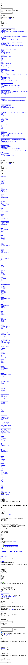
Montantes (3, 67)
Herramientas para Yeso (5, 77)
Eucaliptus (3, 146)
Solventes (22, 80)
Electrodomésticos (4, 118)
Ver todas (14, 541)
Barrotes (6, 141)
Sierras (2, 295)
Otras (12, 148)
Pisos (2, 48)
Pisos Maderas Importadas (6, 431)
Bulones (19, 97)
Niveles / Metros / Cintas (6, 340)
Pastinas (2, 53)
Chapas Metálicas (4, 42)
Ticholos (2, 184)
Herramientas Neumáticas (6, 104)
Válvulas (21, 45)
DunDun (6, 53)
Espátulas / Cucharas (11, 91)
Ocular (8, 83)
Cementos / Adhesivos (5, 52)
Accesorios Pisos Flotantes (6, 138)
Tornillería (3, 95)
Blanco (2, 153)
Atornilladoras (13, 74)
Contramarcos (11, 141)
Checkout (2, 654)
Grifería (4, 51)
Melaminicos (3, 28)
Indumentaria (3, 99)
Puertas (2, 121)
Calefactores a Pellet (22, 112)
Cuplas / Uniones (13, 39)
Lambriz (9, 65)
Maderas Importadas (5, 147)
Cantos (7, 150)
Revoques (3, 186)
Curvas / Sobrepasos (15, 45)
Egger (2, 152)
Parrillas (9, 117)
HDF (13, 155)
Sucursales (3, 494)
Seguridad (3, 81)
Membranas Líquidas (5, 204)
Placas (2, 62)
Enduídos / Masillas (5, 63)
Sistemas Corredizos (5, 93)
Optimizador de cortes (10, 28)
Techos (2, 41)
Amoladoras (7, 74)
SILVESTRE (11, 609)
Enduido (12, 70)
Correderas (3, 94)
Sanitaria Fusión (4, 44)
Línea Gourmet (4, 115)
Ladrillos (18, 31)
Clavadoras (3, 105)
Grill (1, 125)
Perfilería (2, 66)
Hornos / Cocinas (4, 117)
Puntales (2, 190)
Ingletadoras (3, 292)
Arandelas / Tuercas (13, 97)
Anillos (2, 39)
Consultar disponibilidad (6, 514)
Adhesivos (3, 84)
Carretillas (13, 107)
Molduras (3, 65)
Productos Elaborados (5, 134)
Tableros (2, 149)
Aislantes (2, 59)
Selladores (3, 108)
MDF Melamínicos (4, 473)
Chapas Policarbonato (5, 222)
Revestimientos (4, 69)
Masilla (2, 71)
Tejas (7, 43)
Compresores (23, 74)
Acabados (3, 80)
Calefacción (3, 111)
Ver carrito (3, 648)
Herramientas (3, 106)
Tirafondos (6, 97)
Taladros (2, 297)
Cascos (5, 83)
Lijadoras (2, 293)
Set (10, 107)
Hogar (21, 26)
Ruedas (12, 94)
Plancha (2, 129)
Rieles (9, 94)
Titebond (2, 109)
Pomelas (2, 330)
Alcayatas (3, 87)
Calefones (16, 112)
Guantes (22, 100)
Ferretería (17, 26)
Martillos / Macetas (20, 91)
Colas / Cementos (4, 85)
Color (5, 153)
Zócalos (2, 141)
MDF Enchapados (4, 472)
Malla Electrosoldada (5, 189)
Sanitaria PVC (3, 38)
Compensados (12, 150)
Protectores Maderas (15, 80)
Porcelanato (7, 49)
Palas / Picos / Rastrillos (5, 342)
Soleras (15, 67)
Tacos (2, 361)
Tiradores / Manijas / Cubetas (7, 332)
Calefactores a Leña (9, 112)
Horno (2, 127)
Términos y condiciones (5, 497)
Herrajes (2, 86)
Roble (14, 148)
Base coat (2, 72)
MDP (10, 155)
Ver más (22, 31)
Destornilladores (4, 91)
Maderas (24, 26)
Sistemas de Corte (4, 345)
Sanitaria (2, 50)
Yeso (10, 63)
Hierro (2, 187)
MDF (18, 133)
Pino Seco (9, 146)
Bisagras (7, 87)
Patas (2, 329)
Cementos (7, 31)
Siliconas (18, 85)
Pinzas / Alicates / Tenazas (6, 343)
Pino (2, 143)
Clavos (22, 97)
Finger (21, 150)
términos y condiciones (8, 634)
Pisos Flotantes (13, 49)
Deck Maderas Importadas (6, 428)
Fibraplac (2, 154)
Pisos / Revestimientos (5, 136)
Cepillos (18, 74)
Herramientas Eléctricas (5, 73)
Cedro (2, 148)
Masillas (7, 80)
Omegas (11, 67)
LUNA (2, 611)
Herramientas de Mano (5, 90)
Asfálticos (3, 36)
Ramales (2, 214)
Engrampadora (8, 105)
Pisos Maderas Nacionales (6, 432)
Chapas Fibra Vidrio (15, 42)
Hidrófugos (7, 36)
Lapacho (9, 148)
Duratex (2, 156)
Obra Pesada (3, 30)
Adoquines (3, 31)
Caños (5, 39)
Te (1, 232)
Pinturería (2, 55)
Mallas (8, 33)
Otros (6, 33)
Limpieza (2, 101)
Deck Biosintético (15, 138)
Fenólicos (17, 150)
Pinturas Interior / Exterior (6, 56)
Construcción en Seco (10, 26)
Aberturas (3, 120)
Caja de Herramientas (5, 107)
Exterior (2, 70)
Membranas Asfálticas (17, 36)
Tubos (24, 45)
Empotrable (7, 124)
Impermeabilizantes (4, 35)
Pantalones (3, 370)
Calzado (5, 100)
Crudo (7, 153)
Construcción (3, 26)
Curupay (5, 148)
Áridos (11, 31)
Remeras (2, 371)
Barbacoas (3, 122)
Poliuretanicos (14, 85)
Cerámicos (3, 49)
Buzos (2, 100)
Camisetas (9, 100)
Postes (4, 143)
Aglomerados (3, 150)
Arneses (2, 83)
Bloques (14, 31)
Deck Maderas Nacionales (10, 139)
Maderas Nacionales (5, 133)
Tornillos (18, 67)
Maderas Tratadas (13, 133)
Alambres (3, 33)
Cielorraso (21, 133)
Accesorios (7, 67)
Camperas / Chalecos (15, 100)
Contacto (7, 494)
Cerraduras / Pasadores (13, 87)
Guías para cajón (21, 87)
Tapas (2, 215)
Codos (8, 39)
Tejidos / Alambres (4, 32)
